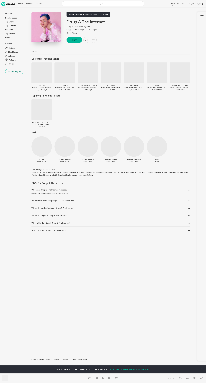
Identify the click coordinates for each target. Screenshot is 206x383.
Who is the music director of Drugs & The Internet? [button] (52, 208)
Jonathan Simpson (134, 159)
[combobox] (103, 3)
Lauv (88, 26)
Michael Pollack (88, 159)
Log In (191, 4)
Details (34, 51)
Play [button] (74, 39)
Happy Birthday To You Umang (41, 122)
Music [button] (20, 4)
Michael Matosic (65, 159)
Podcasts (29, 4)
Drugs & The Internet (75, 26)
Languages (177, 3)
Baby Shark (134, 85)
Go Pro (39, 4)
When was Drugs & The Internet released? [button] (49, 190)
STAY (157, 85)
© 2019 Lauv (72, 33)
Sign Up (200, 4)
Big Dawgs (111, 85)
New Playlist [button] (15, 72)
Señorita (65, 85)
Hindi (172, 5)
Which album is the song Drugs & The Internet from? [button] (53, 201)
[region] (110, 359)
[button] (178, 4)
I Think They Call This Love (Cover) (88, 85)
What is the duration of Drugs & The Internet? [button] (50, 223)
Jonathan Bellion (111, 159)
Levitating (42, 85)
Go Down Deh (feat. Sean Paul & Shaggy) (180, 85)
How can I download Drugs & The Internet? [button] (49, 230)
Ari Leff (41, 159)
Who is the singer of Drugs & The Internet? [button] (49, 215)
